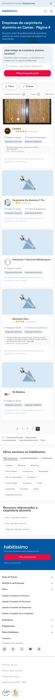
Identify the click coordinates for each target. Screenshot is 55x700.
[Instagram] (4, 649)
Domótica (24, 489)
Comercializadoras (29, 458)
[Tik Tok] (39, 649)
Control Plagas (11, 483)
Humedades (43, 471)
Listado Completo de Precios (15, 596)
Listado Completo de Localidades (17, 614)
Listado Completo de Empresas (16, 608)
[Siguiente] (43, 119)
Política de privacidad (12, 671)
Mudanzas (35, 465)
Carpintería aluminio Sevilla (28, 440)
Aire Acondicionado (13, 477)
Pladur (39, 483)
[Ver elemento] (18, 119)
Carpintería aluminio (9, 440)
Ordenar (30, 86)
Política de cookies (10, 677)
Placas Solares (11, 471)
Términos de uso (9, 665)
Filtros (11, 86)
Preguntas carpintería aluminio (17, 529)
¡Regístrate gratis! (28, 3)
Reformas (21, 465)
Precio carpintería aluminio (16, 518)
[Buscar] (45, 11)
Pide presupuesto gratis (27, 73)
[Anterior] (11, 119)
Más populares (10, 458)
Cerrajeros (31, 477)
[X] (21, 649)
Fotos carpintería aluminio (16, 523)
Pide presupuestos (27, 557)
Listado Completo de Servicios (16, 602)
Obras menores (31, 437)
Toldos (36, 489)
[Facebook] (13, 649)
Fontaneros (27, 483)
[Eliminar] (23, 94)
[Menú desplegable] (52, 11)
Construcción (47, 458)
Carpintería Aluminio (13, 495)
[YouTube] (30, 649)
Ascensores (10, 489)
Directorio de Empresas (15, 437)
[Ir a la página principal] (9, 11)
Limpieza (9, 465)
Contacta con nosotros (12, 643)
